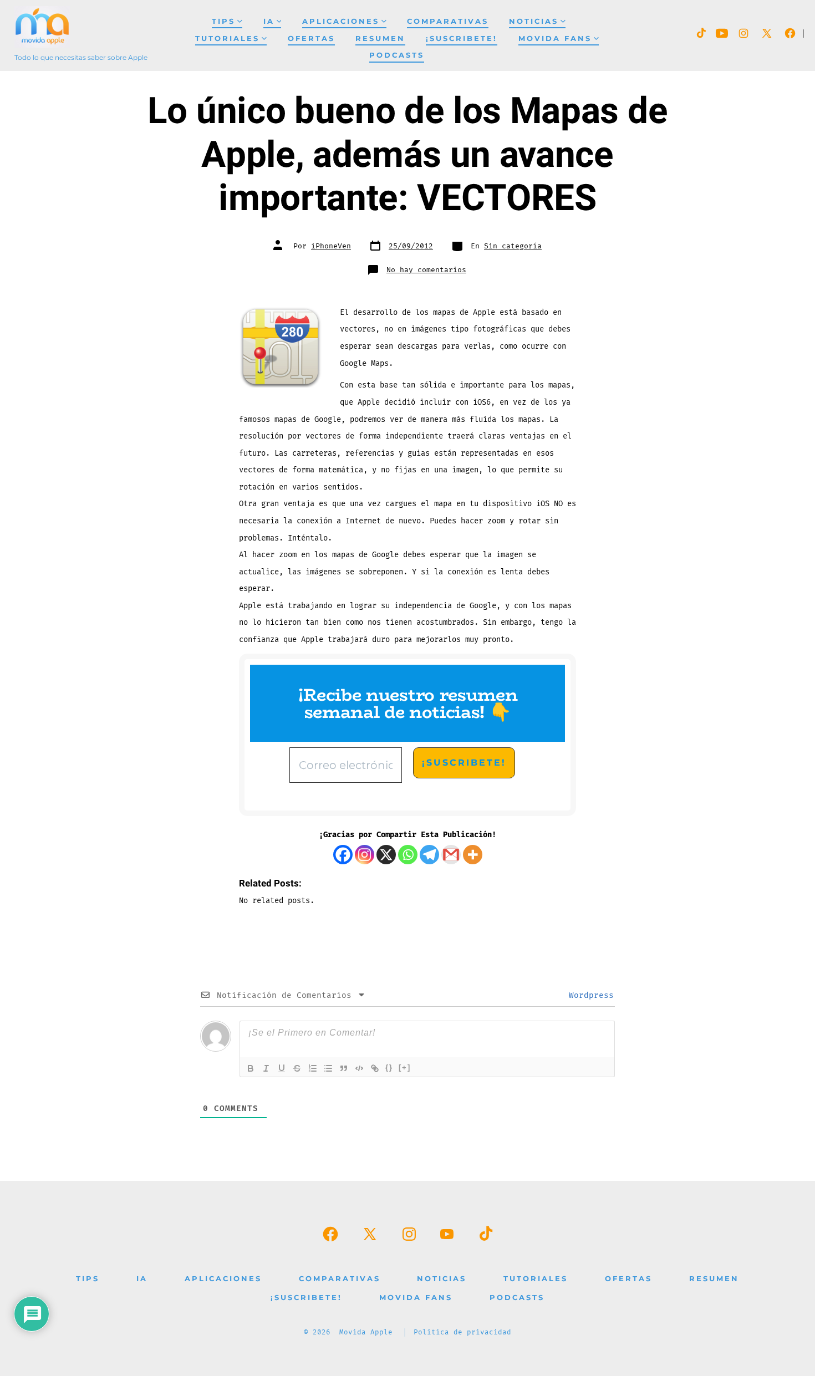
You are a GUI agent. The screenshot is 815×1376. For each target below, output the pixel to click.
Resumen (380, 38)
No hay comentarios (426, 270)
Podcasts (396, 55)
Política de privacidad (462, 1332)
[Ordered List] (312, 1068)
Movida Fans (555, 38)
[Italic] (266, 1068)
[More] (472, 854)
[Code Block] (359, 1068)
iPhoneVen (331, 246)
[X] (386, 854)
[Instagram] (364, 854)
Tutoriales (227, 38)
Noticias (533, 21)
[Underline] (281, 1068)
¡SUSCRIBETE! (461, 38)
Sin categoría (513, 246)
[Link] (375, 1068)
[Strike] (297, 1068)
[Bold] (250, 1068)
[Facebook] (343, 854)
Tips (223, 21)
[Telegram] (429, 854)
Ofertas (311, 38)
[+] (405, 1067)
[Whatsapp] (407, 854)
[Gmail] (451, 854)
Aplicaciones (340, 21)
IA (268, 21)
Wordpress (589, 995)
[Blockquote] (344, 1068)
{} (389, 1067)
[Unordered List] (328, 1068)
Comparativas (447, 21)
